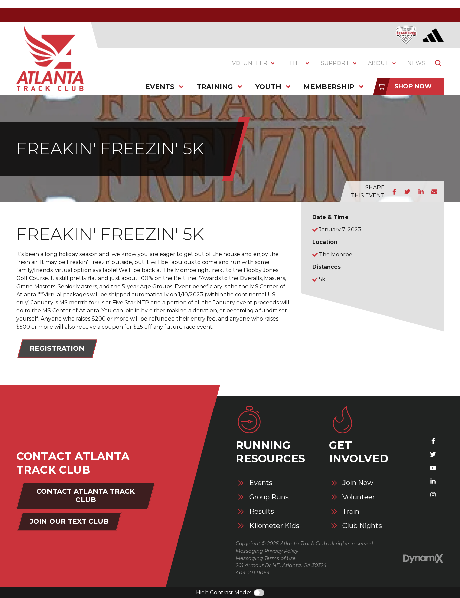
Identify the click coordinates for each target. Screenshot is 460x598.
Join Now (357, 483)
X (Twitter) (433, 454)
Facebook (394, 191)
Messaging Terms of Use (266, 558)
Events (260, 483)
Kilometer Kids (274, 526)
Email (434, 191)
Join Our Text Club (69, 521)
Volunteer (358, 497)
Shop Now (413, 86)
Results (261, 511)
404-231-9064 (253, 573)
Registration (57, 348)
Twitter (407, 191)
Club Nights (362, 526)
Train (350, 511)
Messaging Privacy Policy (267, 551)
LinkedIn (421, 191)
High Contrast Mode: (223, 592)
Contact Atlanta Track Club (85, 495)
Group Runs (269, 497)
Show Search (438, 63)
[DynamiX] (423, 558)
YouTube (433, 468)
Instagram (433, 494)
